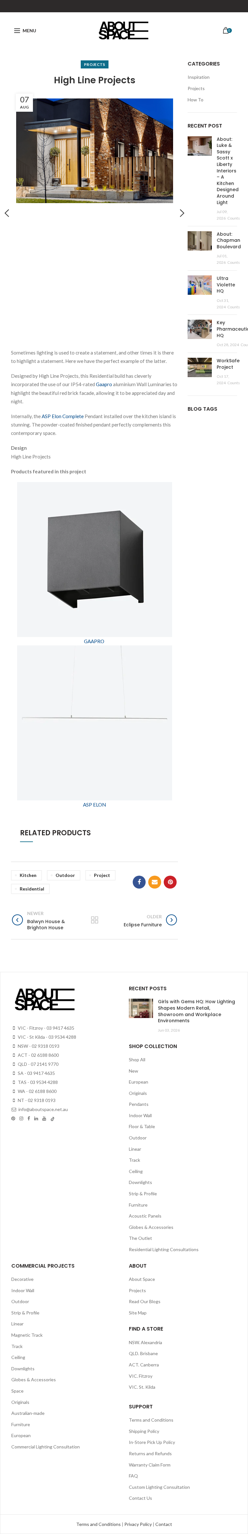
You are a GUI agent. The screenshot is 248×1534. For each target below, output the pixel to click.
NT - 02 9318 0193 (36, 1100)
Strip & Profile (143, 1193)
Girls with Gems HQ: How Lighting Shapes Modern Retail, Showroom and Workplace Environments (196, 1011)
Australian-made (28, 1413)
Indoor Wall (140, 1115)
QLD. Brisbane (143, 1353)
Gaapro (104, 384)
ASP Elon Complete (63, 416)
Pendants (139, 1104)
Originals (138, 1093)
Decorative (22, 1279)
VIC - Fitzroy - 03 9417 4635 (45, 1028)
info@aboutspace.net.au (42, 1109)
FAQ (133, 1475)
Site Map (138, 1312)
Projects (94, 64)
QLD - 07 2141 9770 (37, 1064)
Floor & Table (142, 1126)
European (138, 1082)
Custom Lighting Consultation (159, 1487)
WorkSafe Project (228, 363)
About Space (142, 1279)
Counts (233, 218)
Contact (163, 1524)
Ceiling (136, 1171)
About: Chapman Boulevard (229, 240)
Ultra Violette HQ (226, 284)
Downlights (140, 1182)
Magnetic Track (27, 1335)
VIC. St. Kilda (142, 1387)
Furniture (138, 1205)
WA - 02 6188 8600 (37, 1091)
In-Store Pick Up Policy (152, 1442)
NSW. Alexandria (145, 1342)
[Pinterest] (170, 882)
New (133, 1071)
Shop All (137, 1059)
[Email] (154, 882)
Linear (135, 1149)
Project (102, 875)
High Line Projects (94, 80)
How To (195, 99)
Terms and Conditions (151, 1420)
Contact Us (140, 1498)
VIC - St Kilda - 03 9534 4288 (46, 1037)
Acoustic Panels (145, 1216)
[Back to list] (94, 920)
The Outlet (140, 1238)
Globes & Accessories (151, 1227)
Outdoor (65, 875)
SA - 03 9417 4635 (36, 1073)
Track (134, 1160)
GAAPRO (94, 641)
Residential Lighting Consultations (164, 1249)
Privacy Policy (138, 1524)
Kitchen (28, 875)
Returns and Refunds (150, 1453)
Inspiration (199, 77)
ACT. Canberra (144, 1364)
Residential (32, 888)
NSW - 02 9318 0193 (38, 1046)
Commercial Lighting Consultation (45, 1446)
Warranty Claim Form (149, 1464)
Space (17, 1391)
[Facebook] (139, 882)
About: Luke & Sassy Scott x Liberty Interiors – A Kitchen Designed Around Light (228, 171)
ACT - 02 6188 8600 (38, 1055)
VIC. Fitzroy (140, 1376)
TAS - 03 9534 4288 (37, 1082)
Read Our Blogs (144, 1301)
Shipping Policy (144, 1431)
